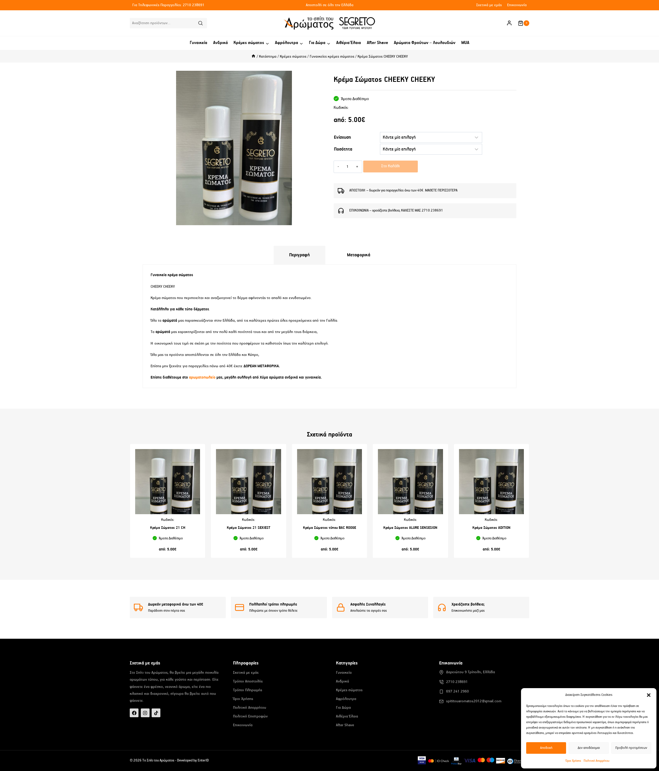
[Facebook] (134, 712)
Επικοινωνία (517, 5)
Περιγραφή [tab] (299, 255)
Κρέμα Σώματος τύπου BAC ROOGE (329, 528)
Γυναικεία (198, 42)
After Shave (377, 42)
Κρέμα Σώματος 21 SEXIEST (248, 528)
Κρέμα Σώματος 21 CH (167, 528)
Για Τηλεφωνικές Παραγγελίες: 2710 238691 (168, 5)
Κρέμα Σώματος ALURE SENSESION (410, 528)
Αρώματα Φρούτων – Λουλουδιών (424, 42)
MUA (465, 42)
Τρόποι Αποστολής (248, 681)
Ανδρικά (220, 42)
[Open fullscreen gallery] (320, 220)
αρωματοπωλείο (202, 377)
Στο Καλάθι (390, 166)
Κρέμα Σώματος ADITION (491, 528)
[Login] (509, 23)
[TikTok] (156, 712)
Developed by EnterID (193, 760)
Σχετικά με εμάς (489, 5)
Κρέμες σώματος (349, 690)
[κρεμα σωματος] (234, 148)
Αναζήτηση (202, 23)
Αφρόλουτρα (346, 699)
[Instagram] (145, 712)
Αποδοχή (546, 748)
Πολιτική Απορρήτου (596, 761)
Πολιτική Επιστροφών (250, 716)
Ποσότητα (343, 149)
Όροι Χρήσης (573, 761)
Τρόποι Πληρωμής (247, 690)
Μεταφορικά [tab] (358, 255)
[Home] (253, 56)
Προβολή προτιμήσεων (631, 748)
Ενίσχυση (342, 137)
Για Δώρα (343, 707)
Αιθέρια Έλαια (348, 42)
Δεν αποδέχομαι (589, 748)
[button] (648, 695)
